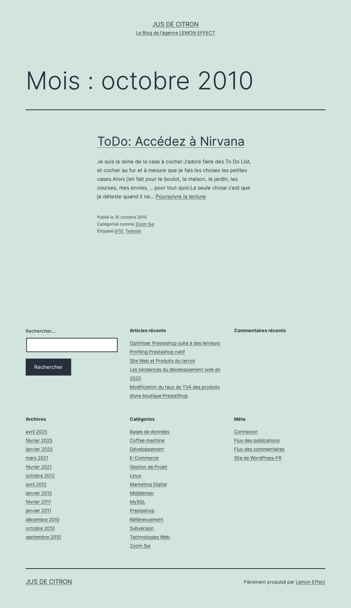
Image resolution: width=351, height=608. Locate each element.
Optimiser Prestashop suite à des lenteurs (175, 343)
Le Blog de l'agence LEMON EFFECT (175, 32)
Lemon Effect (310, 582)
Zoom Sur (144, 224)
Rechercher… (40, 331)
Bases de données (149, 431)
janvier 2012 (39, 493)
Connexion (246, 431)
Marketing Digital (148, 484)
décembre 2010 (42, 519)
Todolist (133, 230)
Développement (147, 449)
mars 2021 (37, 458)
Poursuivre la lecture (181, 196)
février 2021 (39, 467)
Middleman (142, 493)
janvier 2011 (38, 510)
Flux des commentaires (259, 449)
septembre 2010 (43, 537)
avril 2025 (36, 431)
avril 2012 (36, 484)
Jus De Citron (175, 24)
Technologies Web (150, 537)
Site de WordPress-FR (258, 458)
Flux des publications (257, 440)
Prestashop (142, 510)
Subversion (142, 528)
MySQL (137, 501)
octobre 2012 (40, 475)
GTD (119, 230)
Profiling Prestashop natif (157, 351)
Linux (135, 475)
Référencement (146, 519)
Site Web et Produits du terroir (162, 360)
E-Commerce (144, 458)
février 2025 (39, 440)
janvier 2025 (39, 449)
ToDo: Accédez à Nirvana (171, 141)
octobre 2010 (40, 528)
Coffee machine (147, 440)
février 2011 (38, 501)
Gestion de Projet (148, 467)
